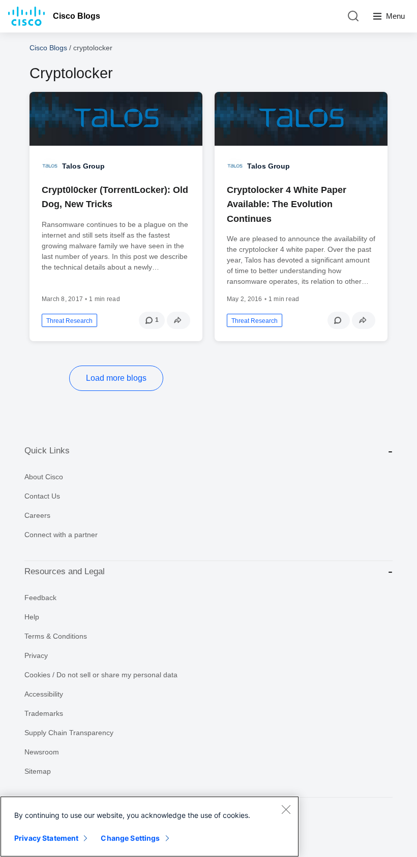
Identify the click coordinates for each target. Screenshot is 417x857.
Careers (37, 515)
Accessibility (43, 694)
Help (31, 617)
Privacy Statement (46, 838)
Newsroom (41, 752)
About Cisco (43, 477)
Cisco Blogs (76, 16)
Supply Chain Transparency (68, 733)
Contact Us (42, 496)
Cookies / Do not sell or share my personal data (100, 675)
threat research (69, 321)
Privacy (36, 655)
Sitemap (37, 771)
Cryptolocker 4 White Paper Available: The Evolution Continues (286, 204)
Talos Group (83, 166)
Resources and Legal (64, 571)
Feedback (40, 598)
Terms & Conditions (55, 636)
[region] (149, 826)
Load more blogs (116, 378)
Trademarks (43, 713)
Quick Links (47, 450)
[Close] (286, 809)
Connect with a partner (61, 535)
